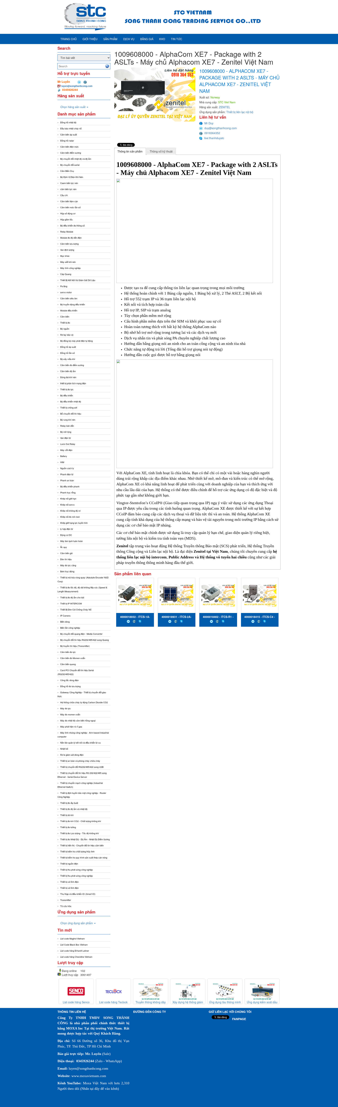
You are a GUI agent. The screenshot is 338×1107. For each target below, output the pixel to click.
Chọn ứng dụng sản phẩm (77, 923)
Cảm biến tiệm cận (69, 201)
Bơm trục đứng (67, 571)
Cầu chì (64, 195)
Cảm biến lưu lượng (69, 243)
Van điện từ (65, 437)
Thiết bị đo (65, 322)
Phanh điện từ (66, 474)
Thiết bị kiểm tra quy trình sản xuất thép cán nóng (83, 857)
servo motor (66, 292)
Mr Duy (208, 123)
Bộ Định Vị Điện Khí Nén (71, 176)
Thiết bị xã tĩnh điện (69, 881)
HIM (62, 462)
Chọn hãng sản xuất (73, 107)
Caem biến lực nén (69, 183)
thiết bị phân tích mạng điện (73, 383)
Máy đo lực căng (68, 565)
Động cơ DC (66, 534)
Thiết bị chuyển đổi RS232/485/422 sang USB (81, 766)
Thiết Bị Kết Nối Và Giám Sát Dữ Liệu (77, 280)
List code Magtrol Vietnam (72, 938)
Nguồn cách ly (67, 468)
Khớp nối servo (67, 504)
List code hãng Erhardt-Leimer (74, 950)
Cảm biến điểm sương (70, 152)
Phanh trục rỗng (68, 492)
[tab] (130, 151)
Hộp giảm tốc (66, 219)
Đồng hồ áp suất (68, 346)
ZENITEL (224, 107)
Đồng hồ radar (67, 140)
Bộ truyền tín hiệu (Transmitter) (75, 645)
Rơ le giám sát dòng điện (72, 754)
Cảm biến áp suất (68, 134)
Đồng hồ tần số (67, 352)
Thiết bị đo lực (67, 389)
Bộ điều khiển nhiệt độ (70, 401)
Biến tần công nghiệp (70, 627)
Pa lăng (63, 286)
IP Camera (65, 615)
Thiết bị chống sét (68, 407)
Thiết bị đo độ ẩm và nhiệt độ (73, 808)
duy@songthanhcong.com (220, 128)
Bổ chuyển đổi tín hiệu (70, 413)
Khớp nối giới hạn (68, 498)
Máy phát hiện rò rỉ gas (71, 726)
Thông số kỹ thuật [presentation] (161, 151)
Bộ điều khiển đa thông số (72, 225)
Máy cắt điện (66, 450)
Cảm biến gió (66, 553)
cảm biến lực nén (68, 189)
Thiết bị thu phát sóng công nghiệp (76, 869)
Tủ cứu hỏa (65, 906)
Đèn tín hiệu (66, 559)
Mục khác (65, 255)
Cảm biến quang (68, 664)
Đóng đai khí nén (68, 377)
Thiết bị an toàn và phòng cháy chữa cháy (80, 760)
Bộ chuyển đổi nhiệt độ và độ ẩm (75, 158)
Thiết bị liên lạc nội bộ (239, 112)
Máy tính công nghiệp (70, 268)
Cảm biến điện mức (69, 146)
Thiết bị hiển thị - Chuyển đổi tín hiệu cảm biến (82, 845)
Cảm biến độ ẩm (68, 371)
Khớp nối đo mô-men (70, 516)
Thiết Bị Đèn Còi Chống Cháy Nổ (75, 609)
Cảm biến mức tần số (70, 207)
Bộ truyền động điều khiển (72, 304)
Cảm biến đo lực (68, 652)
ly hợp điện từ (66, 528)
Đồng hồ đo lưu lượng (70, 686)
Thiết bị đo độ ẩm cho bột (72, 597)
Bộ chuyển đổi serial (69, 164)
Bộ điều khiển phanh (69, 486)
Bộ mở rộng (65, 431)
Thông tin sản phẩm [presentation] (130, 151)
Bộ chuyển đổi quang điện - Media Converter (81, 633)
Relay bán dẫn (67, 425)
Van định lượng (67, 249)
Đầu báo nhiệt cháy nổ (71, 128)
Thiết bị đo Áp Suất (69, 802)
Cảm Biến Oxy (67, 170)
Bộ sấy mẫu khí (67, 359)
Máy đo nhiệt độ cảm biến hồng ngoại (77, 720)
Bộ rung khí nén (67, 419)
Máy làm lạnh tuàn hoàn (71, 541)
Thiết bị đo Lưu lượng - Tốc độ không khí (79, 833)
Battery (63, 456)
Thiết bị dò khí (67, 815)
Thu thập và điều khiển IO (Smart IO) (77, 893)
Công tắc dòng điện (69, 680)
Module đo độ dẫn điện (71, 237)
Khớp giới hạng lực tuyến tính (74, 522)
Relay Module (66, 231)
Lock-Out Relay (67, 443)
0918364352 (212, 133)
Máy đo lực (65, 708)
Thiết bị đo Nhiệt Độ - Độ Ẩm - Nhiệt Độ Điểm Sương (85, 839)
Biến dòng (65, 621)
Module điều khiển (68, 310)
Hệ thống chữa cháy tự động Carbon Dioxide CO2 (84, 702)
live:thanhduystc (214, 138)
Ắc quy (63, 547)
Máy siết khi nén (68, 261)
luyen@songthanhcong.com (77, 86)
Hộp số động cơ (67, 213)
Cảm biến (64, 316)
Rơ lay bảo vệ (66, 334)
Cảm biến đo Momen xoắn (72, 658)
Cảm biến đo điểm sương (72, 365)
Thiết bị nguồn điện (69, 863)
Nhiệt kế (64, 748)
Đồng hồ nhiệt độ (68, 122)
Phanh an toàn (67, 480)
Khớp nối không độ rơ (70, 510)
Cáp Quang (65, 274)
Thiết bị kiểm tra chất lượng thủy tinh (77, 851)
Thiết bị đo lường (68, 827)
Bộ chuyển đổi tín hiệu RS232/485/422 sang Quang (84, 639)
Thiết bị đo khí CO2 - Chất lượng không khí (80, 821)
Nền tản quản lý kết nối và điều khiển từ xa (80, 742)
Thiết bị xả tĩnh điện (69, 887)
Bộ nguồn (64, 328)
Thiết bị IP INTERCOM (71, 603)
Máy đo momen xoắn (70, 714)
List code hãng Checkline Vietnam (76, 956)
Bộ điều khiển (66, 395)
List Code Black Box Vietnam (74, 944)
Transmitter (65, 899)
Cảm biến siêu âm (68, 298)
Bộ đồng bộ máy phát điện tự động (76, 340)
